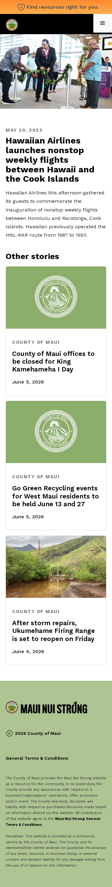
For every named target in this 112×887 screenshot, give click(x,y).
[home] (46, 24)
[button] (102, 23)
